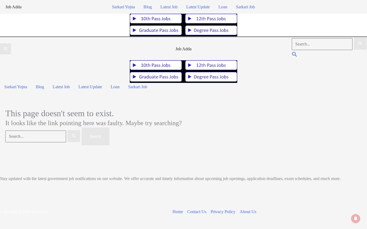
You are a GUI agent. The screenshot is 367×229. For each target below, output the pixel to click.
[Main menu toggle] (5, 48)
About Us (248, 211)
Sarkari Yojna (123, 7)
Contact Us (196, 211)
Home (177, 211)
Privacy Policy (223, 211)
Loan (222, 7)
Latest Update (198, 7)
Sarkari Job (245, 7)
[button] (294, 55)
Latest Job (169, 7)
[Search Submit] (360, 43)
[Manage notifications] (355, 218)
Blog (147, 7)
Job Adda (13, 7)
